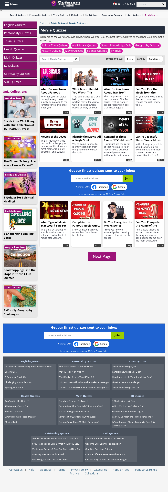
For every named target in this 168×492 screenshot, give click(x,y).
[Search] (163, 4)
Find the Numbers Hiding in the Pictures (104, 438)
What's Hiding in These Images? (20, 416)
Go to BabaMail (126, 4)
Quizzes (44, 23)
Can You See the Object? (17, 400)
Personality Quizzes (17, 33)
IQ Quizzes (11, 66)
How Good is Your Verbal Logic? (127, 411)
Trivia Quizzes (13, 41)
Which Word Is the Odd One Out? (128, 406)
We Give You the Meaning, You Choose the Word (28, 366)
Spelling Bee (11, 371)
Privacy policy (79, 469)
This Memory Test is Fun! (17, 406)
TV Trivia (116, 50)
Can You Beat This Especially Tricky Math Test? (81, 406)
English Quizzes (15, 25)
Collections (91, 473)
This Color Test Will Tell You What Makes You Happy (84, 382)
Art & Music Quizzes (84, 45)
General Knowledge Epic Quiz (126, 387)
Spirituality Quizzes (17, 74)
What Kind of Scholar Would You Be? (76, 377)
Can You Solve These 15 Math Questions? (79, 421)
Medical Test (11, 421)
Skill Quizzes (12, 82)
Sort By (141, 58)
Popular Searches (146, 469)
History (133, 15)
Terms (61, 469)
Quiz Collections (15, 92)
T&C (108, 194)
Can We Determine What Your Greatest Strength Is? (84, 387)
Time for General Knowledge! (126, 382)
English (18, 15)
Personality (39, 15)
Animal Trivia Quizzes (55, 45)
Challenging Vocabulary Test (18, 382)
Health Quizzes (14, 49)
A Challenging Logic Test (123, 400)
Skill (91, 15)
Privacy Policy (120, 194)
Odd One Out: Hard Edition (98, 449)
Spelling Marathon (14, 387)
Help (31, 469)
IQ (76, 15)
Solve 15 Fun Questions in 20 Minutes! (77, 416)
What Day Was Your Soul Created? (48, 454)
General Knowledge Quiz (116, 45)
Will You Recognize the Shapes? (74, 411)
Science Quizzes (97, 50)
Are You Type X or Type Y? (71, 371)
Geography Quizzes (15, 247)
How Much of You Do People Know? (76, 366)
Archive (74, 473)
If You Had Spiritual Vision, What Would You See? (55, 443)
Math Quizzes (13, 57)
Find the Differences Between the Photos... (106, 454)
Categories (100, 469)
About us (45, 469)
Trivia (60, 15)
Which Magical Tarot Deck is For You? (50, 459)
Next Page (102, 256)
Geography (112, 15)
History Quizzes (51, 50)
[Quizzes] (67, 3)
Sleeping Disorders (14, 411)
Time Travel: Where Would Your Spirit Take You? (55, 438)
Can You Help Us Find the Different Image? (106, 459)
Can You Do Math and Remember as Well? (132, 416)
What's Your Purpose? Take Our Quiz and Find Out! (56, 449)
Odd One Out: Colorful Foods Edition (103, 443)
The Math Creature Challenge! (73, 400)
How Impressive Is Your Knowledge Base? (132, 377)
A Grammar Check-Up (15, 377)
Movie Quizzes (74, 50)
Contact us (16, 469)
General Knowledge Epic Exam (126, 371)
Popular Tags (121, 469)
